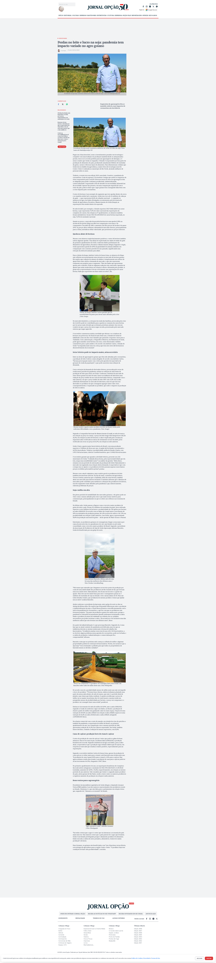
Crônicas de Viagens (64, 943)
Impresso (83, 15)
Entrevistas (102, 15)
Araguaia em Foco (64, 929)
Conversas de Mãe (64, 941)
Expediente (63, 918)
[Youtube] (150, 6)
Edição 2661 (138, 943)
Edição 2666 (138, 933)
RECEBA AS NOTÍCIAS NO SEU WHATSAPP (102, 914)
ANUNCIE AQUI (151, 914)
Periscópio (112, 935)
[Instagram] (146, 6)
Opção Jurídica (114, 933)
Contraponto (62, 939)
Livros (85, 943)
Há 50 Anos (153, 15)
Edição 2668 (138, 929)
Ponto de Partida (114, 937)
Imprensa (118, 15)
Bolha (60, 931)
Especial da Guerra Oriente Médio (94, 929)
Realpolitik (112, 941)
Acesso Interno (118, 918)
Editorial (68, 15)
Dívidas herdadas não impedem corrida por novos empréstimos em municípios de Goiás (64, 116)
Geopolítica (87, 933)
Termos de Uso (155, 958)
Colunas (75, 15)
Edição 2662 (138, 941)
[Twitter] (153, 6)
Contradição (62, 937)
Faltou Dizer (87, 931)
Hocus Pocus (88, 939)
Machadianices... (89, 945)
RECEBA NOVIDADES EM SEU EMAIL (131, 914)
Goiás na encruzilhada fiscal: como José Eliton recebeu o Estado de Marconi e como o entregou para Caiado (63, 137)
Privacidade (80, 918)
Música (111, 929)
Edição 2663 (138, 939)
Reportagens (137, 15)
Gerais (86, 935)
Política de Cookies (136, 958)
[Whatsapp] (157, 6)
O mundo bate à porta (116, 931)
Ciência (60, 933)
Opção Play (127, 15)
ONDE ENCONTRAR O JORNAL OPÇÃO (72, 914)
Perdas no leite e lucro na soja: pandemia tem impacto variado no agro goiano (91, 44)
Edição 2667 (138, 931)
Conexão (61, 935)
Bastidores (91, 15)
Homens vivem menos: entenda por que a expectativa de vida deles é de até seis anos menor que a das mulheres (64, 126)
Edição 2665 (138, 935)
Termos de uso (98, 918)
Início (60, 15)
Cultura (110, 15)
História (86, 937)
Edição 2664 (138, 937)
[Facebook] (143, 6)
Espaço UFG (62, 945)
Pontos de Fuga (114, 939)
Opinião (145, 15)
